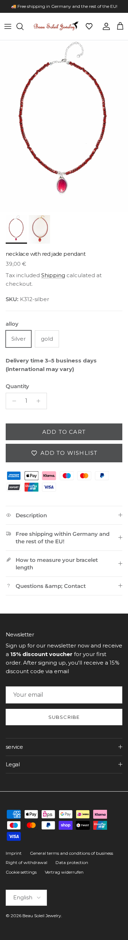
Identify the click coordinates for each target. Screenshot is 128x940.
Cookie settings (21, 872)
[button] (89, 26)
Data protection (71, 862)
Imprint (14, 853)
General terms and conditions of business (71, 853)
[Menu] (8, 26)
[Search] (23, 26)
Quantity (17, 386)
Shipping (53, 275)
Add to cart (64, 431)
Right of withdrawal (26, 862)
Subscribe (63, 717)
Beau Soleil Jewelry (41, 915)
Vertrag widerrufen (64, 872)
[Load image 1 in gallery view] (64, 126)
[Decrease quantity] (12, 401)
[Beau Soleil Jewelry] (56, 26)
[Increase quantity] (40, 401)
